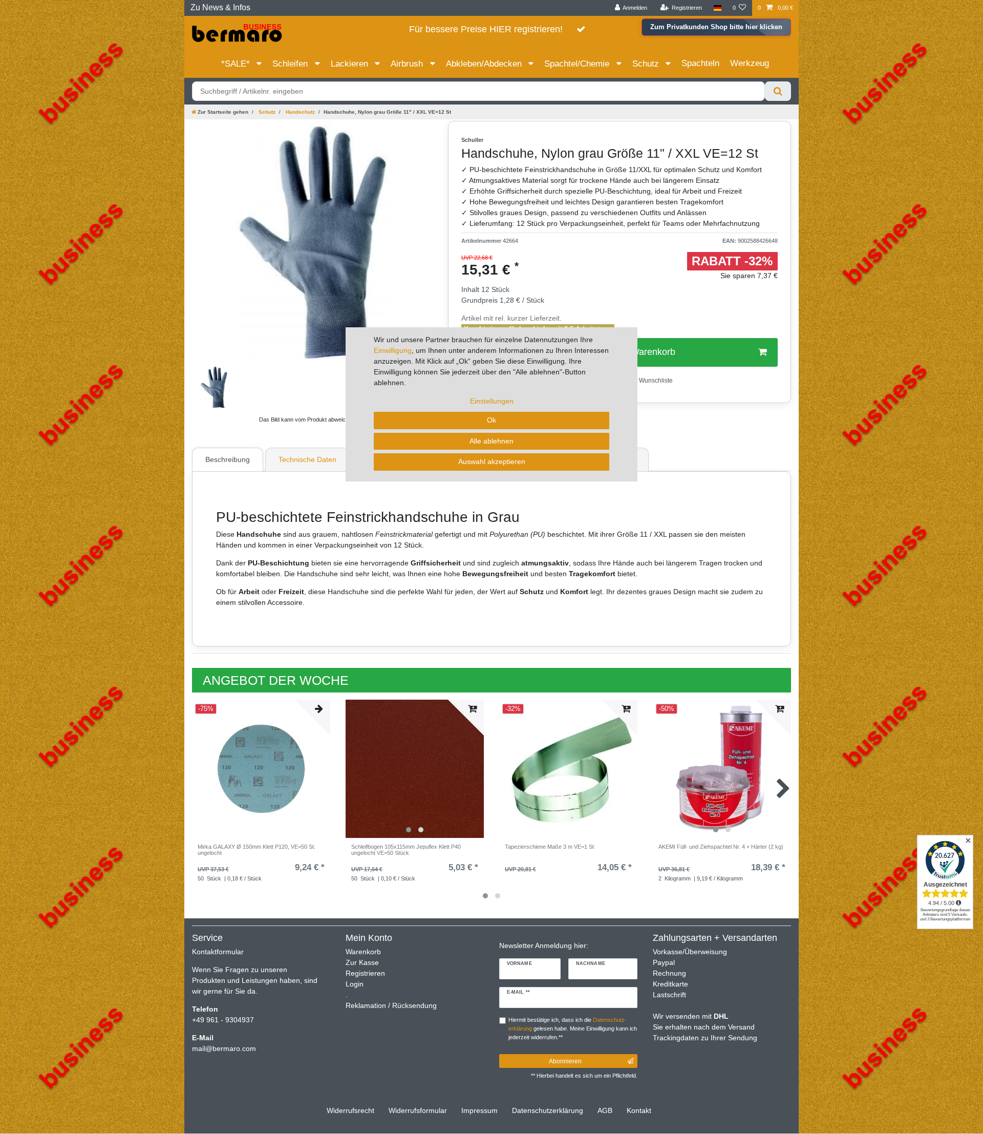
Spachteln (700, 63)
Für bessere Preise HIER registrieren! (486, 29)
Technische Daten (307, 459)
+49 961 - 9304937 (223, 1020)
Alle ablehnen (491, 441)
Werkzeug (749, 63)
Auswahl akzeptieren (491, 461)
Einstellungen (492, 401)
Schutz (646, 64)
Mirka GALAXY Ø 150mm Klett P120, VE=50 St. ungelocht (256, 850)
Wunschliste (655, 380)
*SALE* (236, 64)
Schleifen (291, 64)
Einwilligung (393, 350)
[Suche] (778, 91)
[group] (722, 769)
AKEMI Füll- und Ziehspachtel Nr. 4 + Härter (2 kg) (720, 847)
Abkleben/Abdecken (485, 64)
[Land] (717, 8)
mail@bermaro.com (224, 1048)
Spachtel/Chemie (578, 64)
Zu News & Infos (220, 7)
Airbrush (408, 64)
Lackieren (351, 64)
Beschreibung (227, 459)
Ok (491, 420)
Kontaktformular (218, 952)
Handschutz (299, 112)
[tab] (229, 459)
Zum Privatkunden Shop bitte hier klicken (716, 27)
